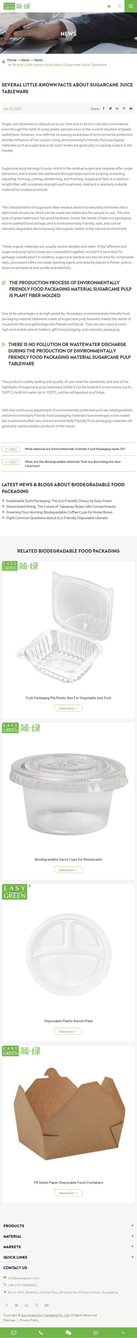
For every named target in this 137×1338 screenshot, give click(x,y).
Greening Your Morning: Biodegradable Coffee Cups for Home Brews (57, 511)
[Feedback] (96, 1332)
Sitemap (9, 1320)
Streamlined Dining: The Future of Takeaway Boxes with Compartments (59, 506)
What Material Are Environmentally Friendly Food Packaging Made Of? (75, 448)
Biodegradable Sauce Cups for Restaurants (68, 859)
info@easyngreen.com (23, 1278)
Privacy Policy (29, 1320)
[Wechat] (68, 1332)
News (25, 59)
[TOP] (123, 1332)
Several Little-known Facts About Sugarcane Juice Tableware (59, 64)
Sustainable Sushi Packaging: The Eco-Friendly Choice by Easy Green (57, 500)
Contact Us (15, 1267)
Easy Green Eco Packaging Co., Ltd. (45, 1315)
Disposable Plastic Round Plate (68, 1020)
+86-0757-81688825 (22, 1285)
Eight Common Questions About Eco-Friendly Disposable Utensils (55, 517)
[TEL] (41, 1332)
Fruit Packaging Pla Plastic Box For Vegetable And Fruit (68, 697)
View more (68, 708)
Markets (12, 1246)
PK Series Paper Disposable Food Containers (68, 1182)
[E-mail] (13, 1332)
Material (12, 1236)
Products (13, 1225)
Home (11, 59)
